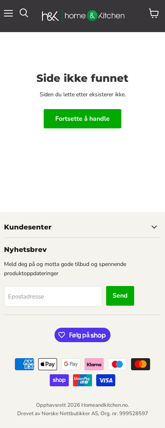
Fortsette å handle (82, 118)
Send (120, 295)
